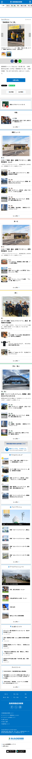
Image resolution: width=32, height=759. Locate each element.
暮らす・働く (23, 5)
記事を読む (16, 80)
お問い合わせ (5, 719)
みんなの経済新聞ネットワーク (16, 739)
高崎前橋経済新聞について (7, 713)
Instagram (20, 707)
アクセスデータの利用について (8, 717)
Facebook (11, 707)
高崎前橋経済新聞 (16, 2)
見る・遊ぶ (13, 5)
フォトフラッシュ (5, 19)
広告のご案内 (5, 721)
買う (18, 5)
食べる (8, 5)
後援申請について (6, 723)
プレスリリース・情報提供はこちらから (10, 715)
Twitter (16, 707)
